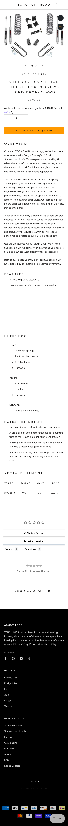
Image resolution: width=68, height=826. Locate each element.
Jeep (6, 695)
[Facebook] (5, 658)
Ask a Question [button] (35, 541)
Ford (6, 689)
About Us (9, 754)
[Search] (57, 4)
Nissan (8, 700)
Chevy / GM (10, 677)
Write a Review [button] (35, 532)
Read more (10, 652)
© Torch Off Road (34, 788)
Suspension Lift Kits (15, 731)
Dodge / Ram (11, 683)
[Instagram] (13, 658)
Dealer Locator (12, 765)
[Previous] (25, 65)
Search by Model (13, 725)
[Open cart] (63, 4)
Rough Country (33, 74)
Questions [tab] (30, 549)
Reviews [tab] (8, 549)
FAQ (6, 760)
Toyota (8, 706)
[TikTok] (29, 658)
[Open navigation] (5, 4)
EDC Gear (9, 748)
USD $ (32, 781)
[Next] (42, 65)
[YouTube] (21, 658)
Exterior (8, 737)
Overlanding (10, 742)
